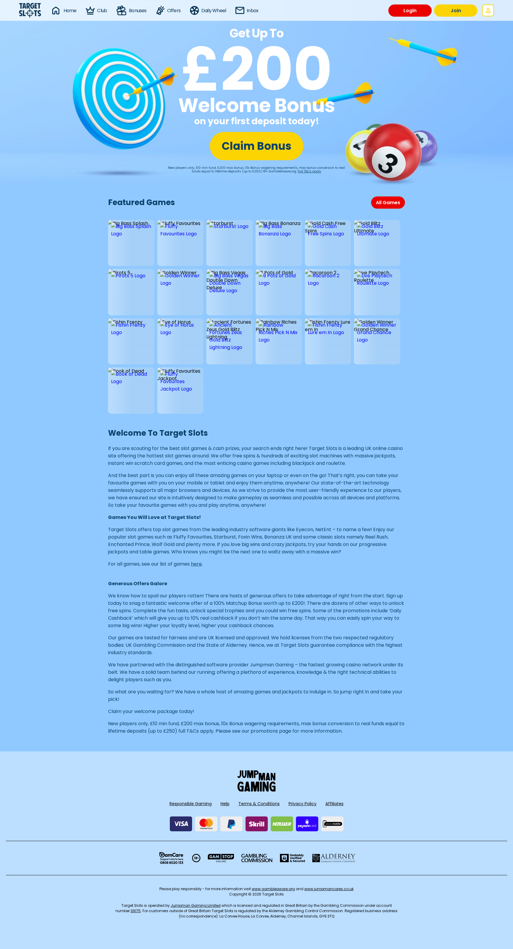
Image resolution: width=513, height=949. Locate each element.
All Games (388, 202)
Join (456, 10)
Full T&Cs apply (309, 171)
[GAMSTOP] (221, 858)
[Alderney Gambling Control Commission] (333, 858)
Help (225, 804)
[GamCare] (171, 858)
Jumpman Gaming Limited (196, 905)
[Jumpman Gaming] (257, 789)
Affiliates (334, 804)
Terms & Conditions (259, 804)
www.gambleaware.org (273, 888)
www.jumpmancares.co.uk (329, 888)
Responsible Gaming (191, 804)
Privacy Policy (302, 804)
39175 (136, 910)
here (196, 564)
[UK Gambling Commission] (256, 858)
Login (410, 10)
